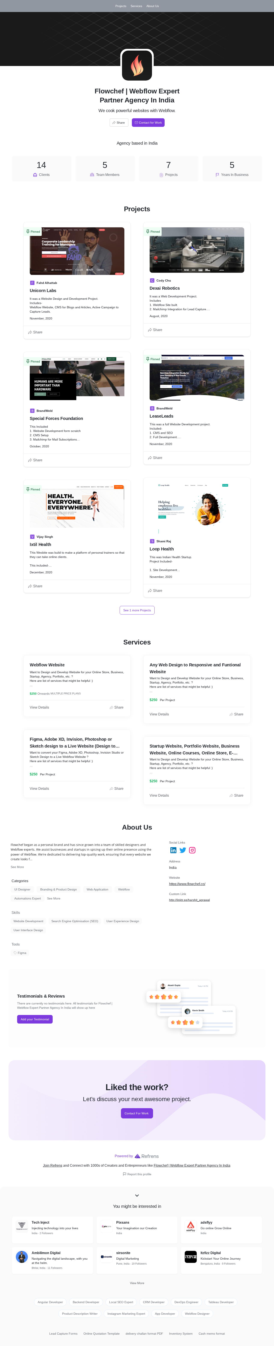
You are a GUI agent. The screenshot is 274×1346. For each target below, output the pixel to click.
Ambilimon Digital (46, 1253)
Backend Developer (86, 1302)
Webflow (124, 889)
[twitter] (183, 850)
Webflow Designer (197, 1313)
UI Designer (22, 889)
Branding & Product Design (58, 889)
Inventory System (181, 1333)
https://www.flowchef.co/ (187, 884)
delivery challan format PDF (144, 1333)
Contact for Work (150, 122)
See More (17, 867)
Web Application (97, 889)
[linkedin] (174, 850)
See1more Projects (137, 610)
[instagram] (193, 850)
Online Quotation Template (101, 1333)
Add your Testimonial (35, 1019)
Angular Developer (50, 1302)
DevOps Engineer (186, 1302)
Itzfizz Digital (211, 1253)
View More (137, 1283)
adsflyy (206, 1222)
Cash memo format (212, 1333)
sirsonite (123, 1253)
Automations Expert (27, 898)
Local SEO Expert (121, 1302)
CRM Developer (154, 1302)
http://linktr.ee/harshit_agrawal (189, 900)
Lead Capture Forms (63, 1333)
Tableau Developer (221, 1302)
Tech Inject (40, 1222)
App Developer (165, 1313)
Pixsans (122, 1222)
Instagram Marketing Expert (126, 1313)
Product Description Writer (80, 1313)
